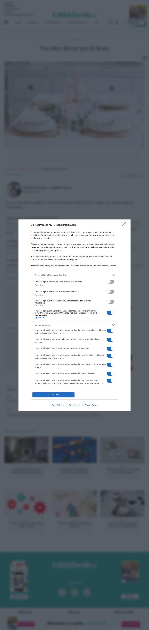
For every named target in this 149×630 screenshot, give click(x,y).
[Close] (125, 225)
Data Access (74, 405)
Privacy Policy (91, 405)
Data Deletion (58, 405)
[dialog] (74, 315)
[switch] (110, 282)
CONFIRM (53, 395)
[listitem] (74, 275)
